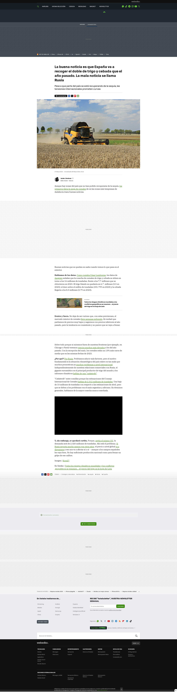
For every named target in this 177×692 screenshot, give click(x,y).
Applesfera (40, 657)
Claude (89, 591)
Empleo (57, 614)
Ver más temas (42, 622)
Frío (90, 54)
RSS (119, 620)
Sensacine (71, 652)
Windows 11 (76, 614)
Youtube (136, 6)
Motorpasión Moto (103, 654)
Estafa (84, 54)
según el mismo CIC (104, 440)
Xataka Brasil (41, 678)
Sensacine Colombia (71, 678)
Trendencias (116, 652)
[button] (67, 178)
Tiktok (126, 6)
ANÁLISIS (45, 6)
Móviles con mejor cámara (101, 591)
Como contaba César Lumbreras (91, 275)
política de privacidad (115, 610)
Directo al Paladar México (88, 676)
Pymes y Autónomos (131, 655)
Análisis (57, 604)
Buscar (136, 635)
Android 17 (81, 591)
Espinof (70, 654)
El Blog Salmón (132, 652)
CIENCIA (72, 6)
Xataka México (41, 675)
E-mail (78, 96)
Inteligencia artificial (79, 611)
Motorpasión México (101, 676)
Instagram (132, 6)
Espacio (75, 604)
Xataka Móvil (41, 654)
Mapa (95, 54)
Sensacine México (73, 675)
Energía (57, 607)
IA (72, 54)
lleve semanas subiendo (91, 319)
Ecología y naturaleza (68, 474)
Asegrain (59, 278)
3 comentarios (61, 96)
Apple (39, 611)
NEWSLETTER (104, 6)
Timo (107, 54)
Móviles (39, 607)
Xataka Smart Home (41, 660)
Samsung (58, 611)
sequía (91, 474)
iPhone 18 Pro (116, 591)
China (53, 54)
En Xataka (86, 299)
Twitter (139, 6)
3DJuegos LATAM (57, 675)
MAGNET (93, 6)
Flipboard (75, 96)
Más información (102, 690)
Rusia (98, 474)
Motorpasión (101, 652)
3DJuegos (55, 652)
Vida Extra (55, 654)
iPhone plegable (70, 591)
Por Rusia (68, 358)
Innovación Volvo (92, 24)
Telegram (129, 6)
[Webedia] (135, 1)
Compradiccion (117, 657)
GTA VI (67, 54)
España (105, 474)
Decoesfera (116, 654)
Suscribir (120, 606)
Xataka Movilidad (78, 607)
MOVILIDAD (82, 6)
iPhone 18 (60, 54)
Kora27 (66, 460)
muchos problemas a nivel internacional (94, 364)
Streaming (40, 604)
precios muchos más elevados (91, 347)
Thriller (101, 54)
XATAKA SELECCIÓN (58, 6)
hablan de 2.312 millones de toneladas (95, 381)
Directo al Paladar (88, 652)
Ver (89, 524)
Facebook (69, 96)
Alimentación (82, 474)
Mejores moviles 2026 (56, 591)
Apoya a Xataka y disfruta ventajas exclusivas (120, 628)
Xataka (39, 652)
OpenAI (78, 54)
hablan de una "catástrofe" (85, 373)
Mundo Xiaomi (41, 664)
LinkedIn (127, 620)
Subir (134, 643)
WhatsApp (123, 6)
